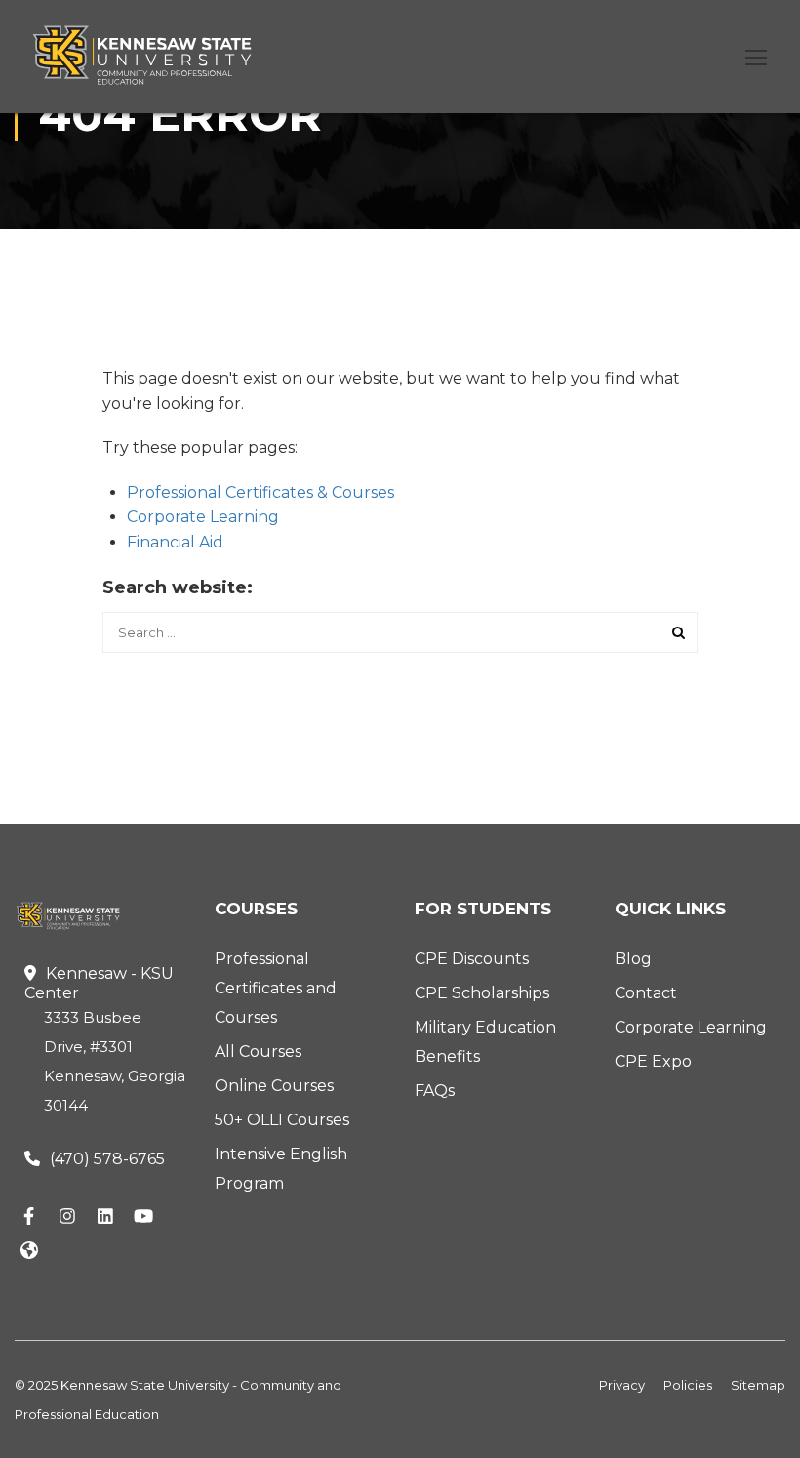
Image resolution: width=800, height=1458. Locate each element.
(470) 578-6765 (107, 1159)
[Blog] (29, 1252)
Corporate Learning (203, 516)
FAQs (435, 1090)
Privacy (622, 1385)
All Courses (258, 1051)
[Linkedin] (105, 1217)
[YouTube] (143, 1217)
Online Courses (274, 1085)
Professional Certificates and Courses (276, 988)
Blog (633, 959)
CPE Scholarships (482, 993)
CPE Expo (653, 1061)
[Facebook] (29, 1217)
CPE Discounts (472, 959)
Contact (646, 993)
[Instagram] (67, 1217)
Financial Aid (175, 542)
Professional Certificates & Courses (260, 492)
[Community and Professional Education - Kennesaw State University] (156, 55)
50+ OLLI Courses (282, 1120)
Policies (687, 1385)
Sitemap (758, 1385)
